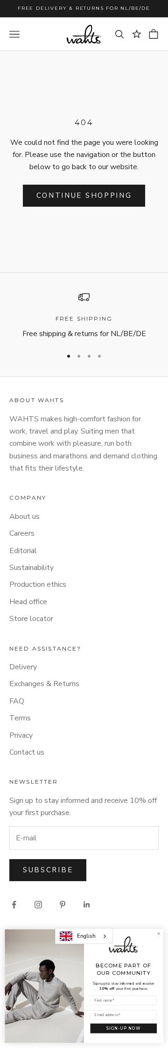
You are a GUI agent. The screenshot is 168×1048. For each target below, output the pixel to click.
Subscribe (48, 870)
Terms (20, 718)
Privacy (21, 735)
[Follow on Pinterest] (62, 904)
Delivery (23, 667)
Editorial (23, 551)
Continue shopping (84, 195)
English (86, 936)
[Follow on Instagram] (38, 904)
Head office (28, 602)
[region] (84, 316)
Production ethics (37, 584)
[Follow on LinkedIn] (86, 904)
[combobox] (84, 936)
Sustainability (31, 567)
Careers (22, 533)
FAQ (16, 701)
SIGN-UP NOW (123, 1028)
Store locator (31, 619)
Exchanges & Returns (44, 684)
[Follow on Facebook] (14, 904)
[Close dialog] (158, 933)
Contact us (26, 752)
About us (24, 516)
